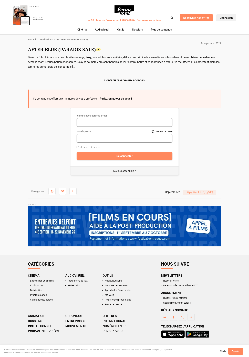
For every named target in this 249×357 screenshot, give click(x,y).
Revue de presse (113, 304)
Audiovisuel (102, 29)
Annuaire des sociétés (116, 285)
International (114, 321)
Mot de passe (84, 131)
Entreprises (75, 321)
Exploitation (36, 285)
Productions (46, 39)
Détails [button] (223, 351)
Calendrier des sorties (41, 299)
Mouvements (75, 326)
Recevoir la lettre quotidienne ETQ (180, 285)
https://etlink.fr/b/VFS (199, 192)
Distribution (36, 290)
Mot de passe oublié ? (124, 171)
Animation (36, 316)
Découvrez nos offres (196, 18)
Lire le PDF (34, 6)
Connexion (226, 18)
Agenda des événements (117, 290)
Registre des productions (118, 299)
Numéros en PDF (115, 326)
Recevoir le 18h (171, 280)
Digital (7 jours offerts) (175, 298)
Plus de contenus (161, 29)
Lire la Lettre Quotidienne (37, 18)
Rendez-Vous (113, 331)
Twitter (182, 317)
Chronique (73, 316)
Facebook (173, 317)
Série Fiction (74, 285)
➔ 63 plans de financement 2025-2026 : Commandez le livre (124, 20)
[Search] (172, 17)
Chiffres (110, 316)
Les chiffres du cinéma (42, 280)
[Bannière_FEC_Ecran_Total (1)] (124, 226)
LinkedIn (164, 317)
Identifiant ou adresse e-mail (92, 115)
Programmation (38, 295)
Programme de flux (78, 280)
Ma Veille (109, 295)
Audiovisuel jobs (113, 280)
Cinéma (82, 29)
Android (197, 334)
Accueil (32, 39)
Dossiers (137, 29)
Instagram (191, 317)
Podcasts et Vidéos (43, 331)
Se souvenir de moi (90, 147)
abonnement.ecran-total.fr (177, 302)
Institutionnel (40, 326)
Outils (120, 29)
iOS (173, 334)
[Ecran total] (124, 10)
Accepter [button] (236, 351)
